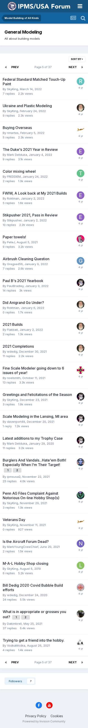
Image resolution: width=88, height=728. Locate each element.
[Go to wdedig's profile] (80, 587)
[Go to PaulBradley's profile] (80, 370)
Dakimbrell (14, 623)
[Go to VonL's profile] (80, 642)
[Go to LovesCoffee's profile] (80, 565)
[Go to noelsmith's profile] (80, 543)
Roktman (13, 198)
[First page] (6, 67)
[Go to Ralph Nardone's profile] (80, 81)
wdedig (12, 351)
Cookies (57, 716)
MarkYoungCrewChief (22, 547)
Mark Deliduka (17, 154)
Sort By (76, 59)
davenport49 (16, 421)
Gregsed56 (15, 264)
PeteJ (11, 242)
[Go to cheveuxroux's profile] (80, 462)
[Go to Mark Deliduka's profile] (80, 283)
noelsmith (14, 378)
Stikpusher (14, 220)
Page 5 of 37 (44, 67)
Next (73, 67)
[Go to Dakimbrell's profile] (80, 614)
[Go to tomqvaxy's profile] (80, 173)
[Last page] (82, 67)
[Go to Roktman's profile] (80, 108)
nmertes (13, 133)
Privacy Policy (35, 716)
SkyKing (12, 89)
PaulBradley (15, 286)
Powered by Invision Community (44, 721)
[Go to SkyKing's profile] (80, 129)
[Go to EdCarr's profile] (80, 151)
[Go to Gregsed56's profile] (80, 261)
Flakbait (12, 329)
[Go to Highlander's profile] (80, 495)
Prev (15, 67)
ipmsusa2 (14, 476)
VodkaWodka (16, 645)
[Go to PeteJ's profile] (80, 239)
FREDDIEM (14, 176)
